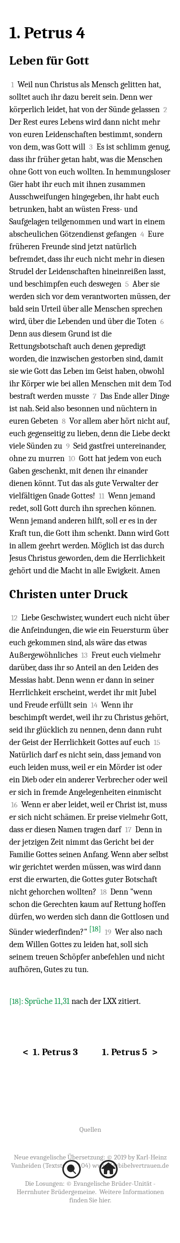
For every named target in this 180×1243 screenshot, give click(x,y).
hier (104, 1200)
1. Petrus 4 (47, 33)
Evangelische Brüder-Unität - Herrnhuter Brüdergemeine (86, 1187)
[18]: (17, 1001)
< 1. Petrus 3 (50, 1051)
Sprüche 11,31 (47, 1001)
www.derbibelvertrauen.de (130, 1165)
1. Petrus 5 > (129, 1051)
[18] (95, 929)
